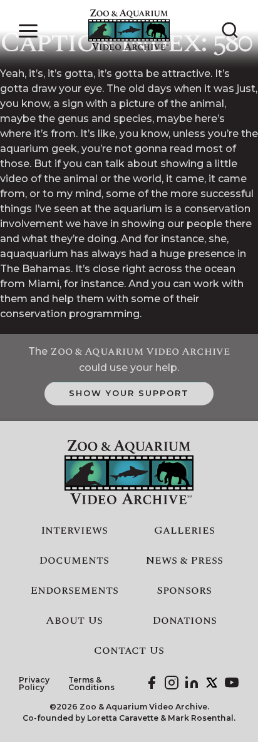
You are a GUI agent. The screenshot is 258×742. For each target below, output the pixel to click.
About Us (74, 620)
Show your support (128, 393)
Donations (184, 620)
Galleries (184, 530)
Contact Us (129, 650)
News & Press (184, 560)
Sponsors (184, 590)
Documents (74, 560)
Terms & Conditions (91, 684)
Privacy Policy (34, 684)
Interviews (74, 530)
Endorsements (74, 590)
